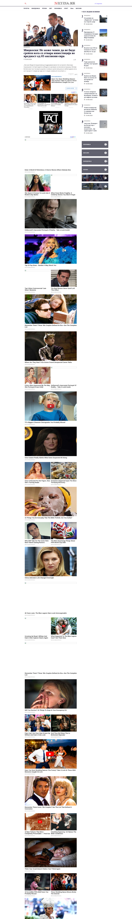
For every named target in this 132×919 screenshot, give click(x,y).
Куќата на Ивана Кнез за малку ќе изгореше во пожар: (90, 78)
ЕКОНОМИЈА (58, 8)
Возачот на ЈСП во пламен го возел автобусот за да (90, 49)
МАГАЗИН (79, 8)
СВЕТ (50, 8)
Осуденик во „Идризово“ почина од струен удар (91, 20)
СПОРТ (66, 8)
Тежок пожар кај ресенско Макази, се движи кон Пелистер (90, 110)
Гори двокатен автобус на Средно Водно (91, 63)
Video (71, 8)
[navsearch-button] (25, 3)
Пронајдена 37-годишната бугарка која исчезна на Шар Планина (91, 34)
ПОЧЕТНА (26, 8)
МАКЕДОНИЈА (36, 8)
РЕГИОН (44, 8)
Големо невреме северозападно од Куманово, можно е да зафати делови (91, 94)
